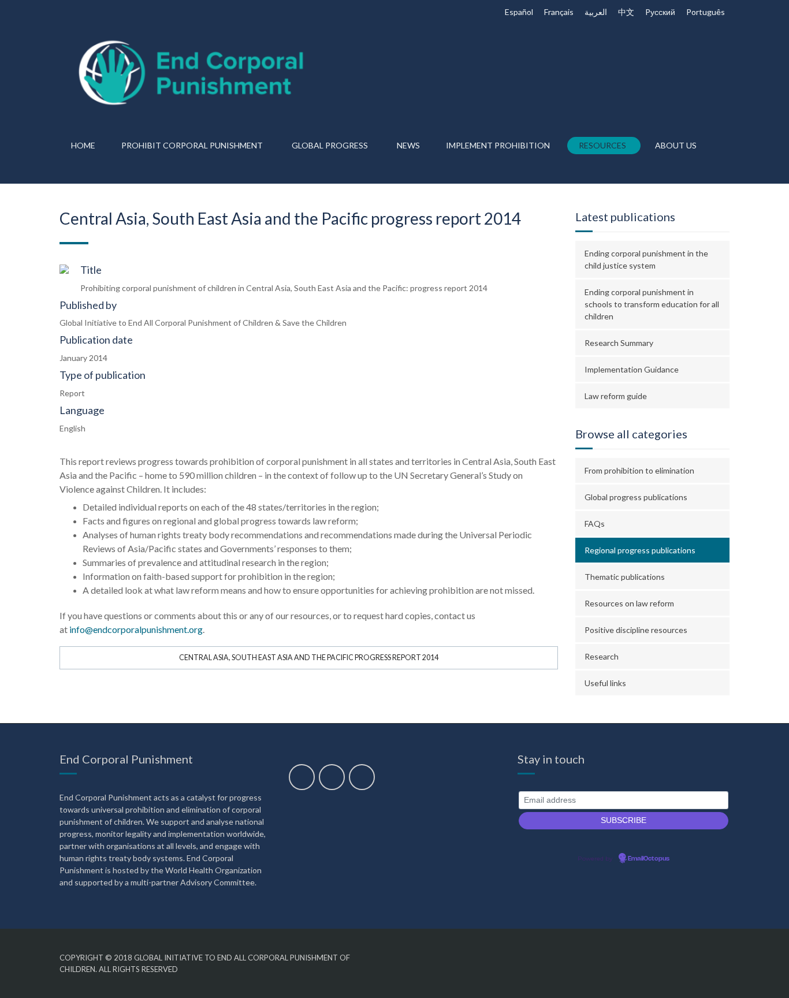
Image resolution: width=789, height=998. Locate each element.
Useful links (605, 683)
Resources (602, 145)
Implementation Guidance (632, 369)
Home (83, 145)
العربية (596, 12)
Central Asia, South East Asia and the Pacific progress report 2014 (308, 657)
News (408, 145)
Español (519, 12)
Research (602, 656)
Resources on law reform (629, 603)
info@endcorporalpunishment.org (136, 629)
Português (705, 12)
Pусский (660, 12)
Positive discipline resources (636, 630)
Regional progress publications (640, 550)
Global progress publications (636, 497)
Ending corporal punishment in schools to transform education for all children (652, 304)
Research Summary (619, 343)
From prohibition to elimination (639, 470)
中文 (626, 12)
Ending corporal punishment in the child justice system (646, 259)
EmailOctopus (648, 859)
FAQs (595, 523)
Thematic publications (625, 577)
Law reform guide (616, 396)
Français (559, 12)
